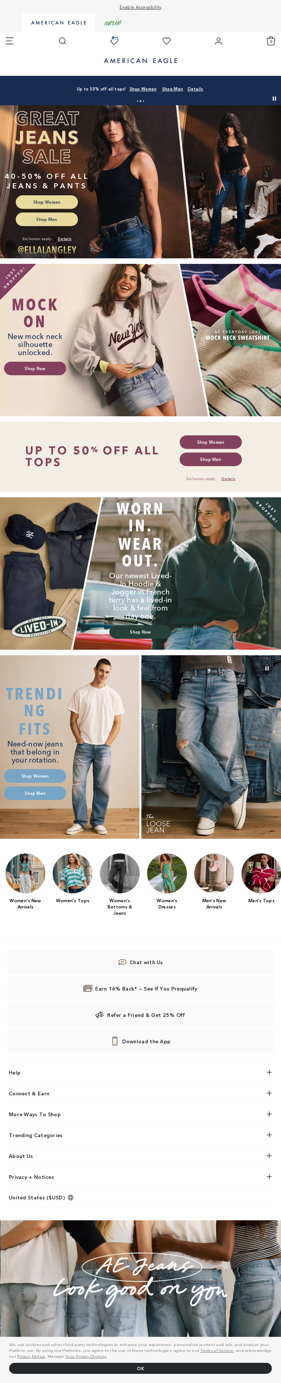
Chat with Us (146, 962)
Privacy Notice (31, 1356)
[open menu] (9, 41)
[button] (137, 101)
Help (14, 1072)
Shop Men (172, 89)
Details (195, 89)
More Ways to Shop (35, 1114)
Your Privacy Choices (85, 1356)
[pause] (267, 668)
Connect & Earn (29, 1093)
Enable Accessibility (141, 7)
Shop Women (143, 89)
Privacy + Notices (31, 1176)
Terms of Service (217, 1350)
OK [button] (140, 1368)
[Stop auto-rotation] (274, 98)
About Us (21, 1155)
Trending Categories (36, 1135)
